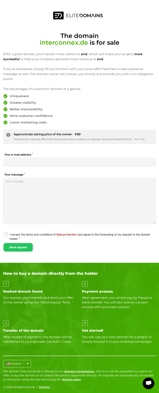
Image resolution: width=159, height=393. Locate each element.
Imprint (44, 387)
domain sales (71, 379)
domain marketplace (79, 371)
